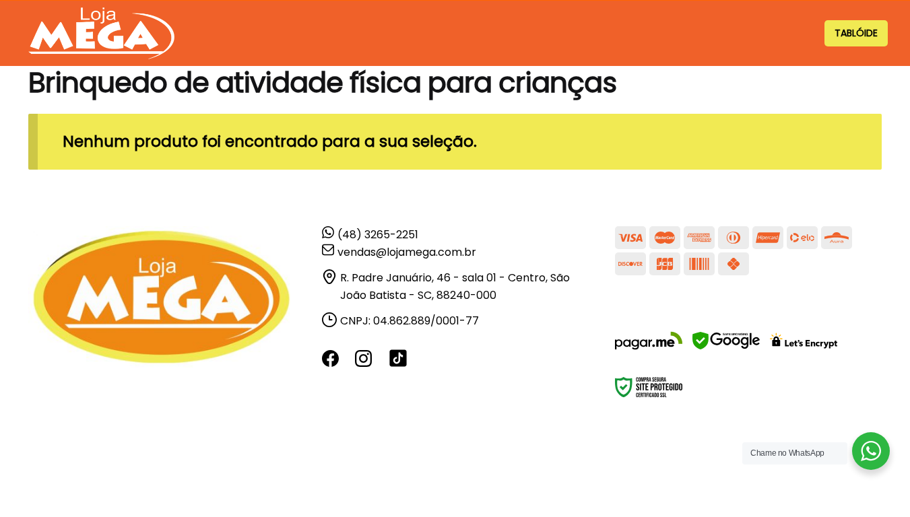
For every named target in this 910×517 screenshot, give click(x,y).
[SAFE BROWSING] (726, 349)
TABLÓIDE (856, 33)
